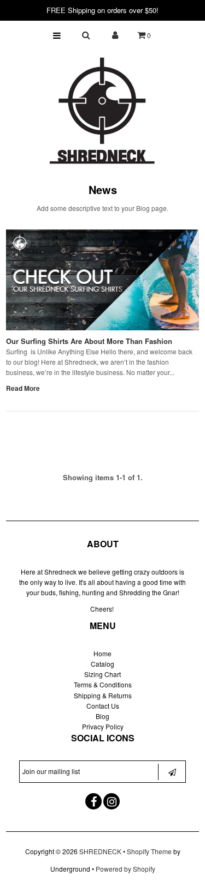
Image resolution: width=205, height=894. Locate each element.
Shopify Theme (149, 851)
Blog (102, 716)
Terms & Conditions (103, 684)
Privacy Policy (103, 726)
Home (102, 653)
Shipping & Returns (103, 695)
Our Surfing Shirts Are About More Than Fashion (89, 341)
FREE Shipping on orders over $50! (102, 10)
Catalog (102, 663)
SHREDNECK (100, 851)
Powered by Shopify (125, 868)
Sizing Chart (102, 674)
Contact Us (102, 705)
